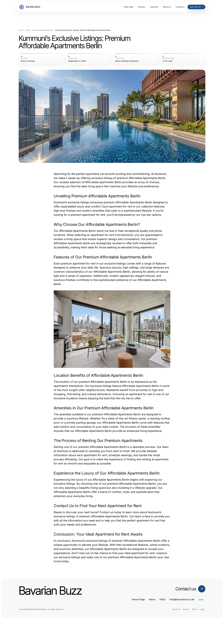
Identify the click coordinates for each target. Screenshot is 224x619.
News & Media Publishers (43, 30)
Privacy (186, 609)
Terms (194, 609)
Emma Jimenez (28, 61)
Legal (202, 609)
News (28, 30)
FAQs (162, 599)
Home (21, 30)
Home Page (138, 599)
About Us (176, 609)
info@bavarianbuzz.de (181, 599)
